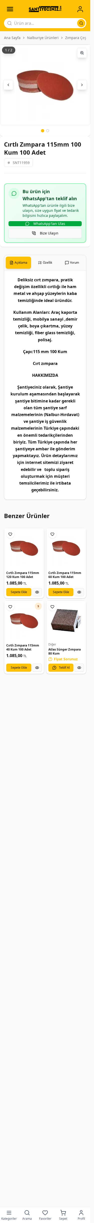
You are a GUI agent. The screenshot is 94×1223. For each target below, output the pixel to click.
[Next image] (82, 85)
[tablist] (45, 262)
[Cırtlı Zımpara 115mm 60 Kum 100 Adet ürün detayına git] (66, 548)
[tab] (18, 263)
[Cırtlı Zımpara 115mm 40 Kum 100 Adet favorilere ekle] (10, 607)
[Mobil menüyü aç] (10, 9)
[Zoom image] (82, 53)
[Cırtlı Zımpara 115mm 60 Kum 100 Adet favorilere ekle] (52, 534)
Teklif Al (64, 667)
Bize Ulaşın (49, 233)
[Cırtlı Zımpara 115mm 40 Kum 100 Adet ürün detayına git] (24, 620)
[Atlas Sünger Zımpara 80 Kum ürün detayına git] (66, 620)
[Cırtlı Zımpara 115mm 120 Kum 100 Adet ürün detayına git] (24, 548)
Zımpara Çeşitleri (79, 37)
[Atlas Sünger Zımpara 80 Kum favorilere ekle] (52, 607)
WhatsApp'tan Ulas (49, 223)
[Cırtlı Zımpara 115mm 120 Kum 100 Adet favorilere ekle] (10, 534)
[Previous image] (8, 85)
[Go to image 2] (47, 130)
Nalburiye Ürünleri (43, 37)
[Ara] (81, 23)
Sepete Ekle (19, 592)
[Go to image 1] (42, 130)
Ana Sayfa (12, 37)
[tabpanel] (45, 384)
